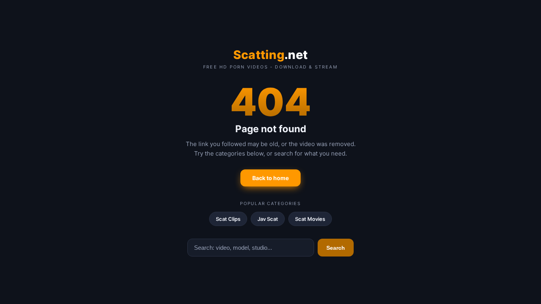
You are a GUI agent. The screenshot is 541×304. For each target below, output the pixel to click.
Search (335, 248)
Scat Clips (228, 219)
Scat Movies (310, 219)
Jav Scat (267, 219)
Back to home (270, 178)
